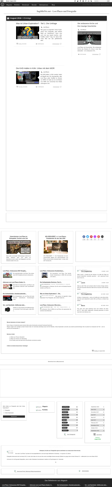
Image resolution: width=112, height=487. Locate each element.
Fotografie (7, 410)
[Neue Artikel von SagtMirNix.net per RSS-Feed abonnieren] (91, 1)
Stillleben (65, 430)
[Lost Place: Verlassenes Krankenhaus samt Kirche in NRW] (44, 275)
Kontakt (34, 5)
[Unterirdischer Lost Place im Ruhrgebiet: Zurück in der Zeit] (18, 247)
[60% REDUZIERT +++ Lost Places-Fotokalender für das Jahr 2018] (55, 247)
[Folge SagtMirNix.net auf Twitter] (87, 236)
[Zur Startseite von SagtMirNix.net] (2, 6)
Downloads (25, 5)
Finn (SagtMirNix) (86, 271)
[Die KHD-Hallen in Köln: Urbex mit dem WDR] (27, 77)
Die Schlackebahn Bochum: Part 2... (51, 282)
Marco (83, 305)
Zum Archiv (99, 434)
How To (64, 422)
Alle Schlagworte (71, 434)
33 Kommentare (55, 43)
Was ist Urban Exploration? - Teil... (50, 293)
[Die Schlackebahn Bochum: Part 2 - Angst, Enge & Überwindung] (55, 285)
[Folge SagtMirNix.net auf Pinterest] (80, 1)
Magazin (9, 5)
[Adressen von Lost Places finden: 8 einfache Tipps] (7, 286)
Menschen (65, 425)
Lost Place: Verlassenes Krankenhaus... (52, 271)
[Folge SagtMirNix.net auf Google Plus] (86, 1)
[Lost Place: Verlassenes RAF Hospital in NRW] (7, 275)
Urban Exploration (9, 412)
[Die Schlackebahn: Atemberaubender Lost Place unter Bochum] (7, 298)
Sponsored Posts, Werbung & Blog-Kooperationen (29, 471)
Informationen (43, 5)
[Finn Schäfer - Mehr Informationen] (10, 451)
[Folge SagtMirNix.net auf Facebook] (75, 1)
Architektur (65, 417)
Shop (53, 5)
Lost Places (46, 27)
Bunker (64, 427)
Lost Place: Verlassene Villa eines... (50, 305)
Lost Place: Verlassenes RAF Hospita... (15, 271)
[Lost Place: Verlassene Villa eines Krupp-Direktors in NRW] (55, 307)
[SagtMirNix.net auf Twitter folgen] (78, 1)
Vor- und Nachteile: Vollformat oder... (14, 305)
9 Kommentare (56, 86)
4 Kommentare (95, 54)
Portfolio (17, 5)
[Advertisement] (39, 57)
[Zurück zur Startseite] (2, 1)
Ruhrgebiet (65, 409)
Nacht (64, 420)
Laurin (83, 282)
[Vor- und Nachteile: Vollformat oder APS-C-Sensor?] (7, 309)
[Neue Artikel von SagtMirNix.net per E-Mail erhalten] (89, 1)
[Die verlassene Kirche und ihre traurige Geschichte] (89, 38)
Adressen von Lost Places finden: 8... (14, 282)
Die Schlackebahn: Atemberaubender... (15, 293)
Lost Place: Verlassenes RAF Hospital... (14, 485)
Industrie (65, 412)
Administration (85, 471)
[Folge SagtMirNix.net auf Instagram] (83, 1)
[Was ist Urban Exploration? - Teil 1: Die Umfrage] (27, 32)
